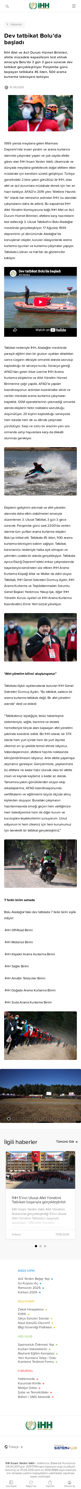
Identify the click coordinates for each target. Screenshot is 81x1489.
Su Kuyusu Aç (28, 1283)
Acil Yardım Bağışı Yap (34, 1279)
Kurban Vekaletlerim (32, 1349)
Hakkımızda (26, 1379)
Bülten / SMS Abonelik (34, 1397)
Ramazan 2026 (29, 1288)
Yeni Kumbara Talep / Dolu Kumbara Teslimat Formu (37, 1360)
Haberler (16, 24)
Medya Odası (27, 1388)
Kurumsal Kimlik (29, 1383)
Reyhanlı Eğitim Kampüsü (36, 1353)
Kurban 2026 (27, 1292)
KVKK (22, 1314)
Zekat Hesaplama (31, 1309)
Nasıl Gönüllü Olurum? (34, 1323)
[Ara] (7, 6)
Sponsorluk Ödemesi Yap (36, 1344)
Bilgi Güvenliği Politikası (35, 1327)
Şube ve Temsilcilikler (33, 1392)
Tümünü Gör (65, 1141)
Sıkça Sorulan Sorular (33, 1318)
